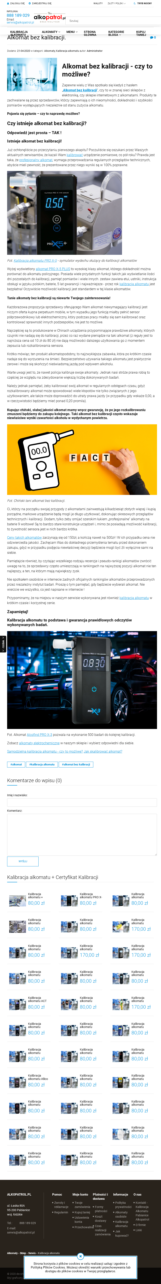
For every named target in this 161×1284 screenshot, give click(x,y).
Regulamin (61, 1212)
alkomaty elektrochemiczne (39, 743)
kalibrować (75, 155)
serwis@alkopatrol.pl (20, 22)
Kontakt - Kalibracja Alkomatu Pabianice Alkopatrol (142, 1211)
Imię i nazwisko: (17, 795)
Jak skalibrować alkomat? (103, 751)
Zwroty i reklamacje (61, 1205)
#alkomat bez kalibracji (76, 764)
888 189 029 (18, 15)
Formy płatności (101, 1209)
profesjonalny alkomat (35, 160)
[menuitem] (23, 33)
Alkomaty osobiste (121, 1214)
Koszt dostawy (100, 1218)
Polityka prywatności (123, 1205)
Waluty (98, 3)
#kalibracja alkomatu (42, 764)
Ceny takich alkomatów (24, 538)
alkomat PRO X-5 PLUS (53, 269)
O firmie (141, 1225)
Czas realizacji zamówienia (103, 1230)
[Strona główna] (49, 17)
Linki (139, 1230)
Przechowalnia (84, 1227)
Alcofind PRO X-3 (39, 735)
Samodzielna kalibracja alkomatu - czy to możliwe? (45, 751)
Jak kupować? (122, 1233)
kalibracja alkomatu (134, 284)
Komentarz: (14, 810)
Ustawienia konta (82, 1219)
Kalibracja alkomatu (67, 50)
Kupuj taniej (82, 1212)
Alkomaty (49, 50)
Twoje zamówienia (82, 1205)
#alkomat (16, 764)
